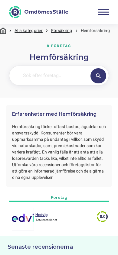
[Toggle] (103, 12)
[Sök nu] (98, 75)
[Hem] (3, 30)
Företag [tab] (59, 197)
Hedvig (41, 214)
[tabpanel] (59, 220)
